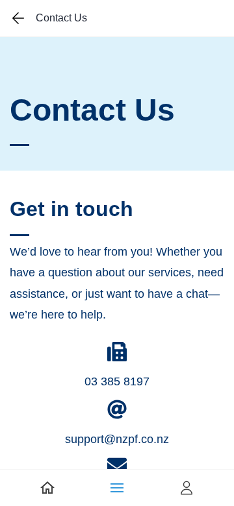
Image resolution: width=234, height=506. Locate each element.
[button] (117, 488)
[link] (47, 488)
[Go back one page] (18, 18)
